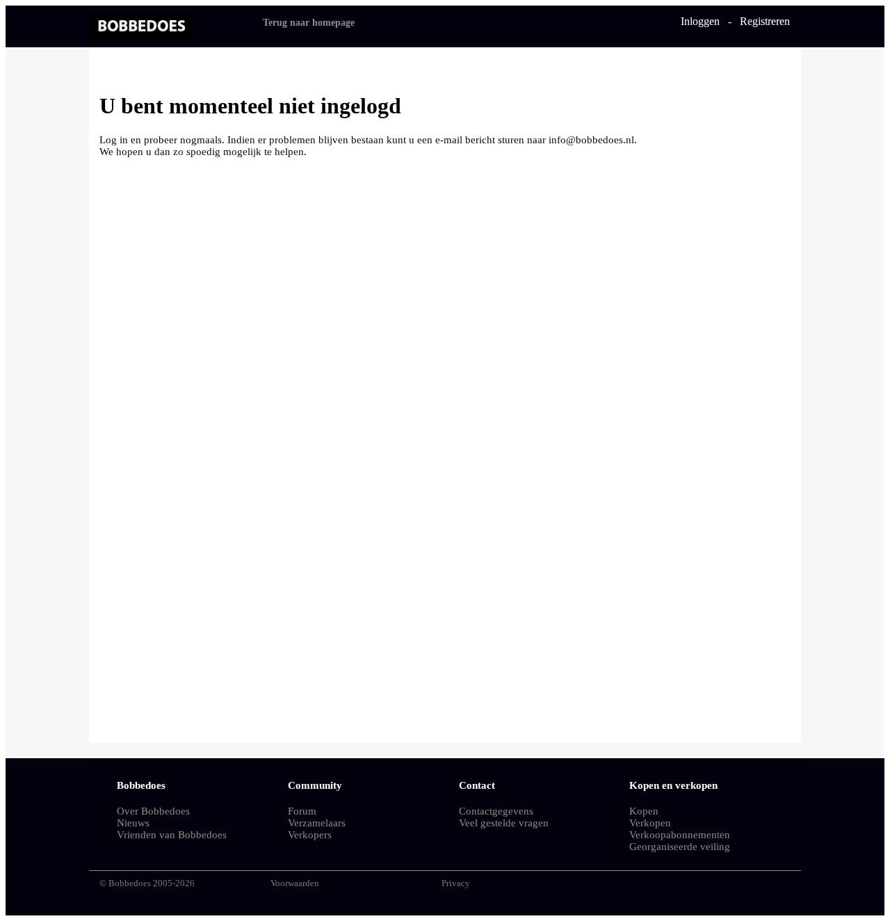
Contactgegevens (496, 811)
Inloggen (700, 21)
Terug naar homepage (309, 22)
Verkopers (310, 834)
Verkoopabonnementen (679, 834)
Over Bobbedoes (153, 811)
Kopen (643, 811)
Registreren (765, 21)
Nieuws (133, 822)
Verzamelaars (317, 822)
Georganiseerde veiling (679, 846)
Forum (302, 811)
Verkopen (650, 822)
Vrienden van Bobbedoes (172, 834)
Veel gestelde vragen (504, 822)
